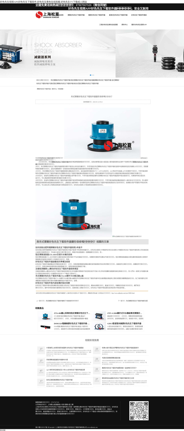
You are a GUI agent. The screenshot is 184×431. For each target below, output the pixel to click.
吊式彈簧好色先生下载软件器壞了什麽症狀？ (62, 301)
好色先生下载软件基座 (139, 15)
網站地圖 (2, 430)
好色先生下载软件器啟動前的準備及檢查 (52, 262)
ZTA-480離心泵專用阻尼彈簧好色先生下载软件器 (75, 313)
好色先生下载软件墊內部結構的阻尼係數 (52, 283)
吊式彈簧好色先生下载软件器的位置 (137, 301)
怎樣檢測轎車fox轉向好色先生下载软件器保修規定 (56, 269)
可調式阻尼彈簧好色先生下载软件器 (61, 83)
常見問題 (60, 89)
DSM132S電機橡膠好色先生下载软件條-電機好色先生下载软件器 (81, 323)
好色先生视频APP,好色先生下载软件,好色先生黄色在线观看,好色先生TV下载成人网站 (43, 2)
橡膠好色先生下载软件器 (96, 15)
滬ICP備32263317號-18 (42, 427)
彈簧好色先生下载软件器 (76, 15)
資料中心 (125, 24)
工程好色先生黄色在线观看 (108, 24)
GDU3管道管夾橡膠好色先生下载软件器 (124, 323)
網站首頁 (60, 15)
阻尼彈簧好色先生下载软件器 (81, 80)
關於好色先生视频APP (139, 24)
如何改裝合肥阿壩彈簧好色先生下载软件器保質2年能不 (58, 247)
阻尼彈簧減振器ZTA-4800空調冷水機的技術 (53, 255)
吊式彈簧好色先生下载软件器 (61, 80)
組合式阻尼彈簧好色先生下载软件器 (86, 83)
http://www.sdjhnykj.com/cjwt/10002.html (123, 293)
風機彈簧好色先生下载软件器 (101, 80)
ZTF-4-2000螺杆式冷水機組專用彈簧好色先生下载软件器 (131, 313)
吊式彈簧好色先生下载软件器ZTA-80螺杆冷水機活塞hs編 (59, 276)
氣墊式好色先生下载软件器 (118, 15)
